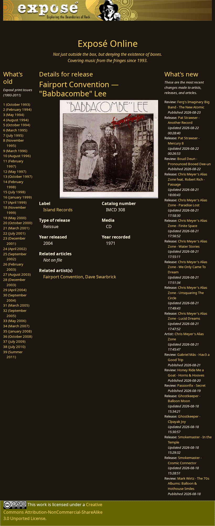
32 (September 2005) (14, 313)
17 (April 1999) (14, 202)
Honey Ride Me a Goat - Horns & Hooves (186, 373)
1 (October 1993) (16, 104)
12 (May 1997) (14, 171)
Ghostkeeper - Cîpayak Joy (184, 419)
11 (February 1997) (13, 164)
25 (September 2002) (14, 257)
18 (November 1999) (14, 210)
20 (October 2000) (17, 222)
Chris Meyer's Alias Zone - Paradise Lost (187, 203)
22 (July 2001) (14, 233)
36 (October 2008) (17, 336)
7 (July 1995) (13, 135)
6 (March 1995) (15, 130)
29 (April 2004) (14, 289)
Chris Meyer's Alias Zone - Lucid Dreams (187, 316)
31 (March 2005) (16, 305)
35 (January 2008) (17, 331)
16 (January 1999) (17, 197)
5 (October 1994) (16, 125)
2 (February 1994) (17, 109)
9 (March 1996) (15, 150)
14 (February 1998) (13, 184)
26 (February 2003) (13, 267)
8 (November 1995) (13, 143)
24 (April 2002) (14, 248)
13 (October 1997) (17, 176)
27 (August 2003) (17, 274)
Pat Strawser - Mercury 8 (184, 141)
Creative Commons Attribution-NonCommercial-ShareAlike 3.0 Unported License (53, 511)
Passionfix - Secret (191, 385)
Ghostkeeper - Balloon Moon (184, 398)
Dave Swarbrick (100, 277)
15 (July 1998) (14, 192)
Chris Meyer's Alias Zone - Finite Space (187, 223)
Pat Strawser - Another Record (184, 120)
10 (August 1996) (17, 155)
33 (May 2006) (14, 320)
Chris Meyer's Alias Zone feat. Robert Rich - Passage (187, 179)
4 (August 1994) (16, 120)
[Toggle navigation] (26, 28)
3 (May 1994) (13, 114)
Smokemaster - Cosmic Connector (185, 460)
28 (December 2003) (14, 282)
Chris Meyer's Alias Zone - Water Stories (187, 244)
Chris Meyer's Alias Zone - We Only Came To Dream (187, 266)
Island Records (58, 210)
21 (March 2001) (16, 228)
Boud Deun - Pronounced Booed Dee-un (189, 161)
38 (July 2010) (14, 346)
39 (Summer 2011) (13, 354)
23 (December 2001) (14, 241)
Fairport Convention (63, 277)
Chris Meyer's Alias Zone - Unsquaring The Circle (187, 292)
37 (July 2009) (14, 341)
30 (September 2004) (14, 298)
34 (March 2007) (16, 326)
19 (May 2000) (14, 217)
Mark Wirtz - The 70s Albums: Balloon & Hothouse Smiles (188, 483)
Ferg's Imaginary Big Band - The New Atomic (188, 104)
